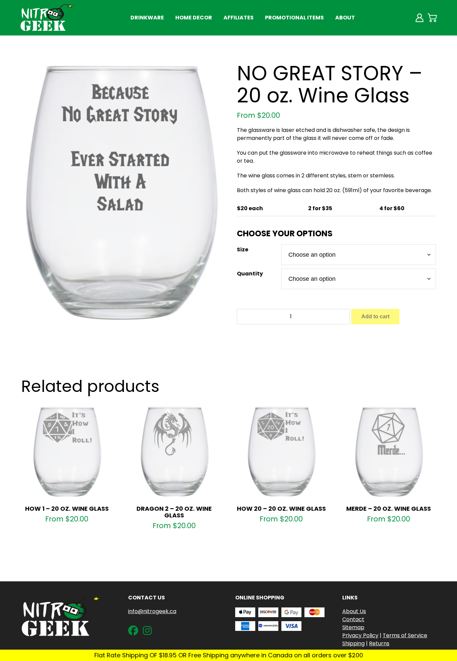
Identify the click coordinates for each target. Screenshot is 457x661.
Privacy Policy (360, 635)
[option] (120, 191)
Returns (379, 643)
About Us (354, 611)
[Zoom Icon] (120, 191)
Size (242, 249)
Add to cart (375, 316)
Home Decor (193, 17)
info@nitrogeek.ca (152, 611)
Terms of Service (405, 635)
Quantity (250, 273)
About (345, 17)
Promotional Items (294, 17)
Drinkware (147, 17)
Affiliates (238, 17)
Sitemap (353, 627)
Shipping (353, 643)
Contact (353, 619)
